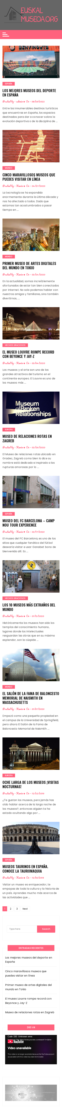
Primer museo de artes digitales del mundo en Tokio (29, 265)
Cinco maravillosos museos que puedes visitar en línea (28, 177)
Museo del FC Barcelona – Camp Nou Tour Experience (28, 523)
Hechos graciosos (15, 345)
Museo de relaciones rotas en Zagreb (27, 438)
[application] (31, 1049)
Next (25, 908)
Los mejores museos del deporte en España (29, 92)
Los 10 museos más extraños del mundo (28, 607)
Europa (9, 429)
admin (19, 101)
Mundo (8, 168)
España (8, 83)
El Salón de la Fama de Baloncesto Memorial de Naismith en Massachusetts (30, 698)
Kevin (19, 186)
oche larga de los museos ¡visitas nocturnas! (30, 784)
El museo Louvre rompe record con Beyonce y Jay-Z (28, 354)
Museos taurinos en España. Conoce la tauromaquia (25, 868)
